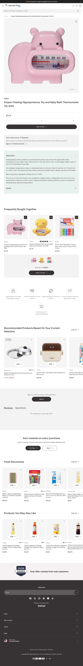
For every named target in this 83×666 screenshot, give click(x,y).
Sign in (41, 399)
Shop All (74, 330)
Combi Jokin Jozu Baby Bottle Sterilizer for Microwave (51, 373)
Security (50, 649)
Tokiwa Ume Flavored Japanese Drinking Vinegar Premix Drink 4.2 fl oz (56, 547)
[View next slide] (75, 89)
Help (5, 633)
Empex (6, 98)
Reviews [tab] (8, 408)
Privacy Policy (43, 649)
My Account (8, 620)
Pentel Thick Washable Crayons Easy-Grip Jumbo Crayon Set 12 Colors (65, 246)
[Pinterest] (44, 598)
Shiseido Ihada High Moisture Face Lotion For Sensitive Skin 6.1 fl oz (56, 495)
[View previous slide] (69, 89)
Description (10, 156)
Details (8, 188)
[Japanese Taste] (13, 5)
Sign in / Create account (15, 144)
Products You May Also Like (20, 513)
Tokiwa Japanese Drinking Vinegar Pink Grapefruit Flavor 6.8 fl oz (34, 547)
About (6, 627)
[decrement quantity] (9, 121)
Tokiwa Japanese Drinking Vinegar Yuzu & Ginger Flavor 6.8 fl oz (12, 547)
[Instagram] (39, 598)
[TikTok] (53, 598)
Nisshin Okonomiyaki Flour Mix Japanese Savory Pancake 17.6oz (34, 496)
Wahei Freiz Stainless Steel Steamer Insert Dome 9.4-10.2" (18, 374)
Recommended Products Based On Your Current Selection (32, 329)
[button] (46, 241)
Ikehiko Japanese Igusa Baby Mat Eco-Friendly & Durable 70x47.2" (11, 495)
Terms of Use (33, 649)
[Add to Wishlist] (76, 21)
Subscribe (76, 592)
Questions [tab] (20, 408)
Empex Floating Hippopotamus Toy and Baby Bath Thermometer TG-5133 (15, 246)
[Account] (73, 6)
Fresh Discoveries (14, 461)
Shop (5, 614)
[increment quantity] (73, 121)
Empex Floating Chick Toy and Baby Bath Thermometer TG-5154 (41, 245)
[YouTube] (48, 598)
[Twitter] (35, 598)
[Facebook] (30, 598)
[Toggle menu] (3, 6)
